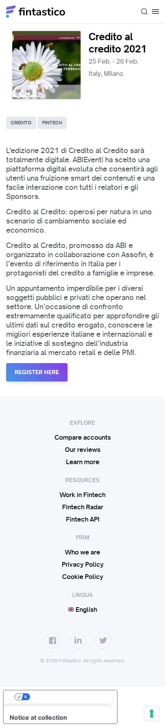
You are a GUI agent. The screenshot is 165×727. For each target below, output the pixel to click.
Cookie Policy (82, 576)
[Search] (141, 11)
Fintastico (36, 11)
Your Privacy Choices (68, 697)
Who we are (82, 552)
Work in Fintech (82, 495)
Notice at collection (38, 717)
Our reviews (83, 449)
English (85, 609)
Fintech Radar (82, 507)
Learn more (82, 462)
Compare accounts (82, 437)
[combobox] (141, 11)
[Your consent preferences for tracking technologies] (151, 713)
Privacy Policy (83, 564)
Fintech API (82, 519)
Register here (37, 372)
